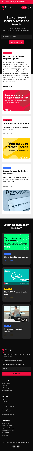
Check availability (7, 390)
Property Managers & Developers (7, 411)
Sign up (24, 7)
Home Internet (6, 383)
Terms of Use (5, 435)
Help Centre (5, 423)
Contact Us (5, 401)
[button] (30, 7)
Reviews (4, 404)
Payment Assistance (8, 428)
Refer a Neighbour (7, 388)
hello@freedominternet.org (13, 360)
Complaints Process (8, 430)
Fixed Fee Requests (8, 414)
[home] (6, 8)
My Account (5, 432)
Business (4, 385)
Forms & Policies (7, 425)
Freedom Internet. (24, 442)
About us (4, 399)
